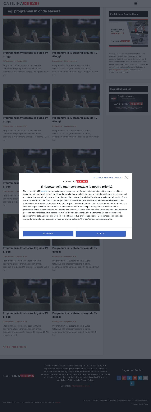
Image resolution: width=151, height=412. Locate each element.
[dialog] (75, 206)
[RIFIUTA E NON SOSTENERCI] (127, 178)
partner (44, 191)
